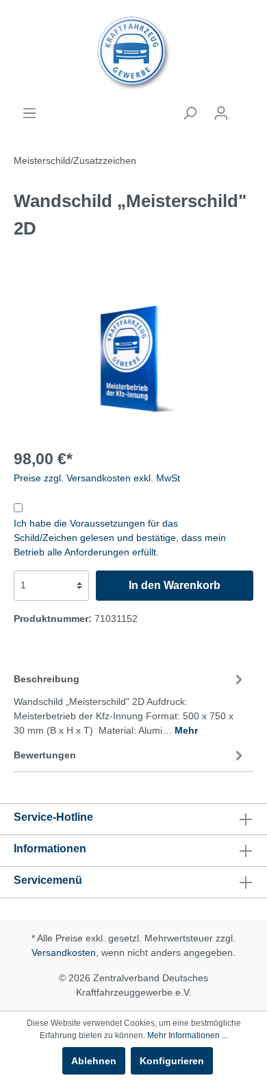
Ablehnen (93, 1060)
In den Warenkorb (174, 585)
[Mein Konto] (221, 113)
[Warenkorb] (245, 107)
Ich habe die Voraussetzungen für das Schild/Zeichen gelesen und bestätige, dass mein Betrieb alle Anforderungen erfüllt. (120, 537)
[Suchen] (189, 113)
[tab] (130, 702)
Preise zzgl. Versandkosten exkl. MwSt (97, 477)
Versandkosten (63, 952)
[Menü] (29, 113)
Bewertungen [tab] (45, 754)
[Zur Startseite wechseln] (133, 52)
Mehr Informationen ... (187, 1035)
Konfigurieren (172, 1060)
